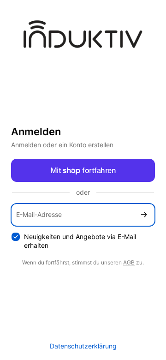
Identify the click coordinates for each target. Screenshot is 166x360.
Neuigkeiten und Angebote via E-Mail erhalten (80, 241)
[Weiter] (144, 215)
